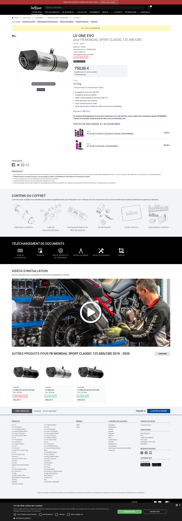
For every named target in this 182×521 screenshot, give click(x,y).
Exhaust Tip (48, 477)
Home (16, 18)
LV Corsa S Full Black (51, 431)
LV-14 (14, 425)
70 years (111, 442)
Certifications (112, 440)
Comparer (94, 22)
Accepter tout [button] (129, 512)
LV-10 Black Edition (50, 437)
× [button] (179, 505)
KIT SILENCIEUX (68, 12)
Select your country (108, 2)
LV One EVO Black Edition (52, 448)
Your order (144, 440)
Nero (45, 450)
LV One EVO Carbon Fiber (20, 450)
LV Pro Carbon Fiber (18, 454)
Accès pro (111, 450)
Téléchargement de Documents (47, 22)
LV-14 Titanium (17, 427)
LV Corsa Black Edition (51, 433)
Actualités (111, 425)
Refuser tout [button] (155, 512)
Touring (14, 479)
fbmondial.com (120, 119)
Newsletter (144, 444)
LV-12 (46, 442)
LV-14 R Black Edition (19, 429)
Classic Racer (48, 463)
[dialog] (91, 511)
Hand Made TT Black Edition (21, 477)
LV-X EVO (47, 465)
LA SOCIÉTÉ (118, 12)
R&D (109, 437)
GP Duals (47, 461)
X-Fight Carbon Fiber (18, 475)
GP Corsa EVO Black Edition (53, 471)
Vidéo (78, 425)
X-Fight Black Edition (51, 473)
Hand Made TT (49, 475)
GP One (14, 463)
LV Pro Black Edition (50, 452)
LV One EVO (16, 448)
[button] (63, 518)
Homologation (145, 433)
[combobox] (177, 505)
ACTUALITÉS (82, 12)
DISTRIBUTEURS (130, 12)
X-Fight (14, 473)
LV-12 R (14, 446)
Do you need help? (49, 411)
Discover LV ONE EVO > (82, 111)
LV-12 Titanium (49, 444)
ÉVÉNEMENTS (94, 12)
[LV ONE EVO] (14, 36)
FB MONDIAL (39, 18)
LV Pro (14, 452)
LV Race (14, 461)
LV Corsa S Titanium (18, 433)
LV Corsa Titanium (50, 435)
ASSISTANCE (145, 12)
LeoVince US (95, 28)
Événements (112, 427)
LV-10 (14, 437)
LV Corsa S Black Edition (20, 431)
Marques (111, 433)
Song (78, 427)
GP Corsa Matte (49, 469)
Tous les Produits (17, 484)
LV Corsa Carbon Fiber (19, 435)
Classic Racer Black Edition (20, 465)
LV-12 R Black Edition (51, 446)
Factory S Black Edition (51, 456)
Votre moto (26, 18)
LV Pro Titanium (49, 454)
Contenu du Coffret (28, 22)
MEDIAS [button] (105, 12)
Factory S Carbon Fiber (19, 458)
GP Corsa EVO (16, 471)
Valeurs (110, 435)
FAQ (142, 435)
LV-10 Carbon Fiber (50, 440)
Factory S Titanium (50, 458)
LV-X (13, 467)
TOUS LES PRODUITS (52, 12)
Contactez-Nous (146, 425)
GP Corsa (47, 467)
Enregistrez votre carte (148, 442)
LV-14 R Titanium (49, 429)
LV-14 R (46, 427)
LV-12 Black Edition (18, 444)
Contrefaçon (112, 446)
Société (110, 429)
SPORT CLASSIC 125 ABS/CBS (58, 18)
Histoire (110, 431)
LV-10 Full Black (17, 440)
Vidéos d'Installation (66, 22)
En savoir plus (145, 462)
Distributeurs (112, 444)
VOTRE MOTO (37, 12)
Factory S (15, 456)
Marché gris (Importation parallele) (119, 448)
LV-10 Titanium (17, 442)
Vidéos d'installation (147, 437)
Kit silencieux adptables (51, 482)
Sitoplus (14, 482)
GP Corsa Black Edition (19, 469)
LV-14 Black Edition (50, 425)
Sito (45, 479)
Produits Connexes (82, 22)
